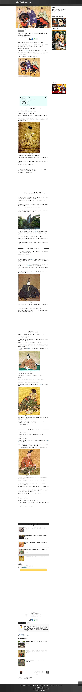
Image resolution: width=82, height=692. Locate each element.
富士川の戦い (30, 111)
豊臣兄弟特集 (25, 685)
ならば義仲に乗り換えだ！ (25, 101)
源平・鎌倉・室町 (21, 634)
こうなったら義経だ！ (24, 103)
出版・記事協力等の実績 (49, 685)
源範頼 (28, 348)
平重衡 (28, 265)
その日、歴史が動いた (22, 635)
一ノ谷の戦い (36, 231)
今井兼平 (41, 384)
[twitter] (30, 39)
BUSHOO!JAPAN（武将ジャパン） (24, 2)
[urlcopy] (37, 39)
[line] (35, 39)
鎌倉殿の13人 (28, 635)
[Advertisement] (33, 88)
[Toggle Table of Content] (45, 97)
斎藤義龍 (27, 50)
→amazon (31, 565)
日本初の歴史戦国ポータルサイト (41, 687)
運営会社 (54, 685)
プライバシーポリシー (59, 685)
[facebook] (32, 39)
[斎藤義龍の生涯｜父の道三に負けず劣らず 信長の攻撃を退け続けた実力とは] (25, 673)
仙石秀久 (32, 259)
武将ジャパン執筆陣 (42, 685)
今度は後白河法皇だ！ (24, 102)
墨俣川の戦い (23, 98)
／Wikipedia (24, 567)
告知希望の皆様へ (36, 685)
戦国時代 (21, 685)
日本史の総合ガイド (30, 685)
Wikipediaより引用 (33, 229)
